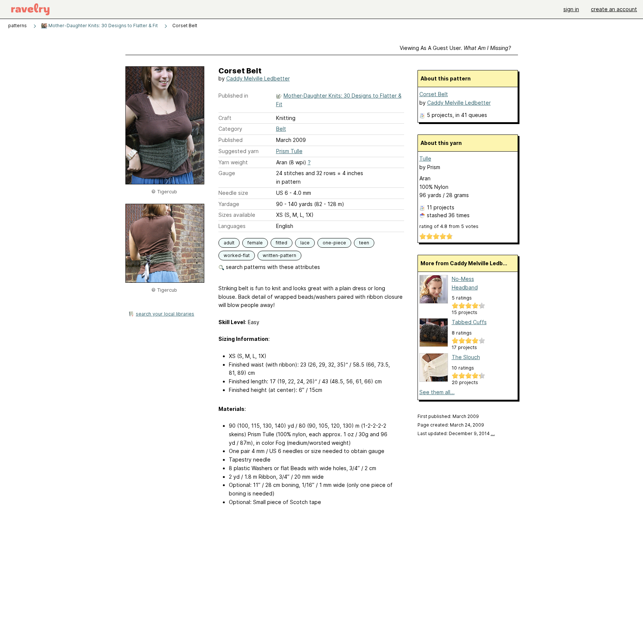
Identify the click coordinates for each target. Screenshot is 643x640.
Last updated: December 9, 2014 (456, 433)
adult (229, 242)
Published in (233, 95)
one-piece (334, 242)
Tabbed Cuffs (469, 322)
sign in (571, 9)
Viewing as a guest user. (455, 48)
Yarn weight (233, 162)
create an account (614, 9)
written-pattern (279, 255)
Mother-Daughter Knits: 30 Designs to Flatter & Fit (102, 25)
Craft (224, 118)
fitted (281, 242)
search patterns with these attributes (272, 267)
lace (305, 242)
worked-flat (237, 255)
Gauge (226, 173)
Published (230, 140)
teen (364, 242)
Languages (232, 226)
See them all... (437, 392)
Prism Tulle (289, 151)
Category (230, 129)
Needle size (233, 193)
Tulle (425, 158)
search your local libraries (165, 314)
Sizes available (236, 215)
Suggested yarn (238, 151)
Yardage (228, 204)
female (255, 242)
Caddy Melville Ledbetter (258, 78)
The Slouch (466, 357)
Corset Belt (433, 94)
